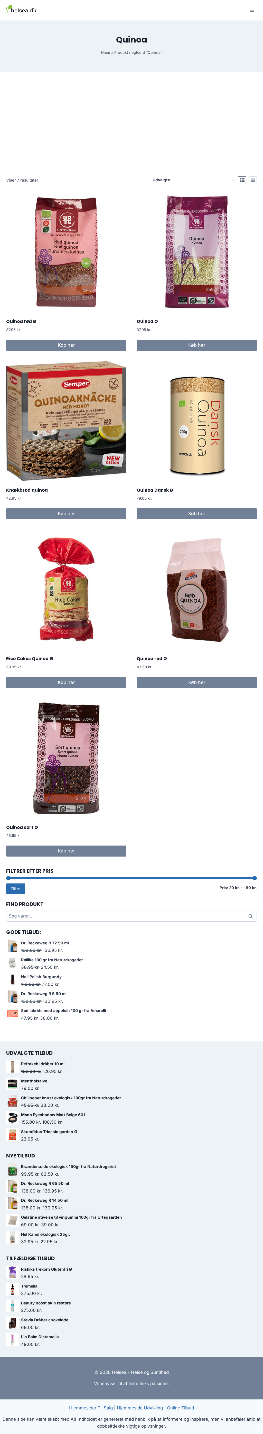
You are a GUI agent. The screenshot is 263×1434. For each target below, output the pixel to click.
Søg (251, 916)
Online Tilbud (180, 1407)
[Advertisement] (131, 128)
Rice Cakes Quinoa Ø (29, 659)
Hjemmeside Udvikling (140, 1407)
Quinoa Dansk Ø (155, 490)
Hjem (105, 52)
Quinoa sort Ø (22, 827)
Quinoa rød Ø (21, 321)
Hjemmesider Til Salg (91, 1407)
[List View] (253, 180)
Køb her (66, 345)
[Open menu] (252, 10)
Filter (16, 888)
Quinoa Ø (147, 321)
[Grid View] (242, 180)
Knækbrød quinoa (27, 490)
